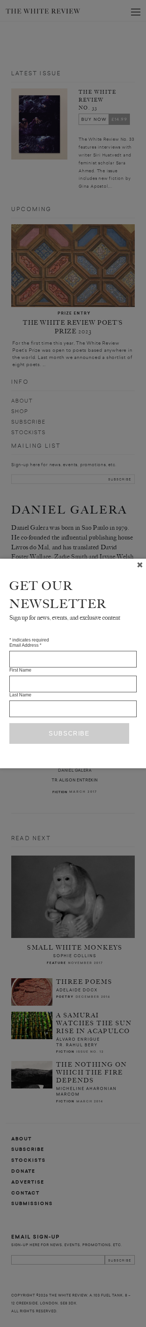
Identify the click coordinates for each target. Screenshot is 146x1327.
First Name (20, 670)
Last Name (20, 695)
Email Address (25, 645)
